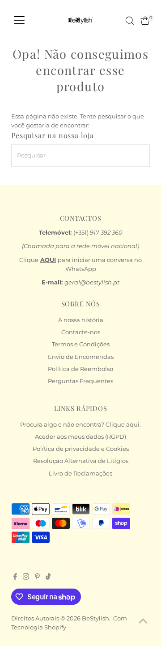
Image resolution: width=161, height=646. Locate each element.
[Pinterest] (37, 578)
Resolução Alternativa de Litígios (80, 461)
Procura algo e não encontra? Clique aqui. (80, 424)
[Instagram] (26, 578)
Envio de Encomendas (81, 357)
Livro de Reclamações (80, 473)
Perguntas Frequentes (80, 381)
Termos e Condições (81, 344)
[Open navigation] (19, 20)
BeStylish (95, 618)
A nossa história (80, 320)
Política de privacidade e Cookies (81, 448)
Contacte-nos (80, 332)
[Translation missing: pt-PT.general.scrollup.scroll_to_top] (143, 621)
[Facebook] (15, 578)
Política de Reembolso (80, 369)
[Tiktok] (48, 578)
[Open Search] (130, 21)
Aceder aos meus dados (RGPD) (80, 436)
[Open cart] (145, 21)
